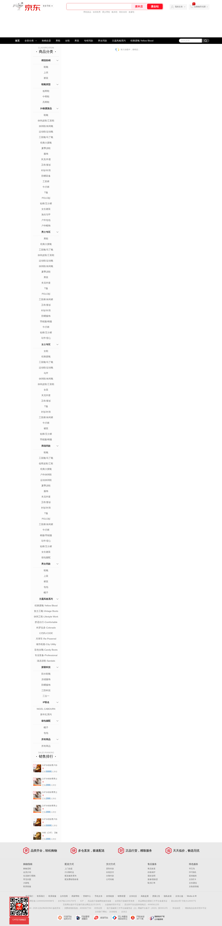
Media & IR (192, 896)
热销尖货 (46, 40)
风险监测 (145, 896)
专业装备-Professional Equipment (46, 655)
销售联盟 (121, 896)
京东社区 (133, 896)
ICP (82, 901)
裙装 (46, 428)
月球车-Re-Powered (46, 638)
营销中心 (87, 896)
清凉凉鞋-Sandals (46, 660)
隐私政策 (168, 896)
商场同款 (46, 445)
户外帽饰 (46, 225)
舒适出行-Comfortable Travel (46, 622)
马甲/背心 (46, 338)
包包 (46, 587)
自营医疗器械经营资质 (124, 901)
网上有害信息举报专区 (120, 917)
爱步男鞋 (106, 12)
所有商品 (46, 739)
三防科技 (46, 690)
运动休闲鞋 (46, 480)
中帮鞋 (46, 96)
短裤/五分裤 (46, 203)
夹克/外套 (46, 159)
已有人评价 (49, 771)
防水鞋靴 (46, 673)
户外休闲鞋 (46, 474)
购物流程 (27, 868)
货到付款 (110, 868)
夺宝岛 (192, 868)
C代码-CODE (46, 633)
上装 (46, 576)
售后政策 (151, 868)
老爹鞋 (131, 12)
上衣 (46, 72)
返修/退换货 (153, 879)
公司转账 (110, 879)
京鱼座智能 (194, 886)
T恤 (46, 192)
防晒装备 (46, 176)
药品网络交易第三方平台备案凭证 (152, 901)
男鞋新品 (87, 12)
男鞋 (58, 40)
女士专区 (46, 344)
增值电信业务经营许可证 (195, 908)
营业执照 (176, 908)
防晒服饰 (46, 316)
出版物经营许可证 (113, 904)
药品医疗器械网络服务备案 (99, 901)
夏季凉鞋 (46, 148)
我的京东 (179, 7)
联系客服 (27, 886)
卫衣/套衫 (46, 164)
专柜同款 (88, 40)
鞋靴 (46, 67)
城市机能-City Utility (46, 644)
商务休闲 (123, 12)
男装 (77, 40)
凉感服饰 (46, 679)
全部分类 (29, 40)
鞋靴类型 (46, 84)
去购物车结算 (200, 7)
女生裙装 (46, 209)
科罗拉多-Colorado (46, 627)
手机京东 (98, 896)
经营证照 (98, 908)
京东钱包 (113, 912)
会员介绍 (27, 872)
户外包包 (46, 220)
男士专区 (46, 232)
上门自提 (68, 868)
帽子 (46, 592)
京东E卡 (192, 879)
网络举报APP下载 (138, 917)
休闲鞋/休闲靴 (46, 126)
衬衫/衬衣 (46, 170)
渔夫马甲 (46, 214)
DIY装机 (192, 872)
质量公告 (156, 896)
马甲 (46, 373)
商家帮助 (75, 896)
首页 (17, 40)
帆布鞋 (115, 12)
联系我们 (41, 896)
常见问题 (27, 879)
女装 (46, 389)
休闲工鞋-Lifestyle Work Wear (46, 617)
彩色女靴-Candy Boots (46, 649)
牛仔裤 (46, 187)
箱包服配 (46, 557)
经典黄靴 (46, 356)
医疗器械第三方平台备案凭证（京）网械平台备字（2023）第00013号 (137, 908)
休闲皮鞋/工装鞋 (46, 120)
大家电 (26, 883)
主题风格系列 (119, 40)
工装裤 (46, 181)
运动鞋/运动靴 (46, 131)
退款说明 (151, 876)
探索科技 (46, 667)
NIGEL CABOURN (46, 709)
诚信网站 (102, 917)
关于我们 (29, 896)
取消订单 (151, 883)
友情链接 (110, 896)
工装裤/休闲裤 (46, 299)
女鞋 (67, 40)
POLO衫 (46, 198)
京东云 (124, 912)
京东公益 (179, 896)
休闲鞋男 (97, 12)
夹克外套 (46, 282)
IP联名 (46, 702)
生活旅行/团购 (29, 876)
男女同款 (102, 40)
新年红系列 (46, 714)
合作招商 (64, 896)
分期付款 (110, 876)
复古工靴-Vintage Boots (46, 611)
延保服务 (193, 876)
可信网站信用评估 (65, 917)
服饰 (46, 153)
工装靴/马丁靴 (46, 137)
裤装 (46, 78)
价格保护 (151, 872)
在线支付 (110, 872)
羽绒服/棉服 (46, 321)
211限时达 (69, 872)
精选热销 (46, 60)
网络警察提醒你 (83, 917)
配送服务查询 (70, 876)
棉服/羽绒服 (46, 535)
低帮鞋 (46, 91)
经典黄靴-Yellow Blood (142, 40)
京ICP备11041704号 (67, 901)
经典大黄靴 (46, 142)
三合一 (46, 696)
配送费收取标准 (71, 879)
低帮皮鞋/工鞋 (46, 463)
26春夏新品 (46, 108)
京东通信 (193, 883)
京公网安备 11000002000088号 (40, 901)
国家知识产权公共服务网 (156, 917)
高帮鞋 (46, 102)
